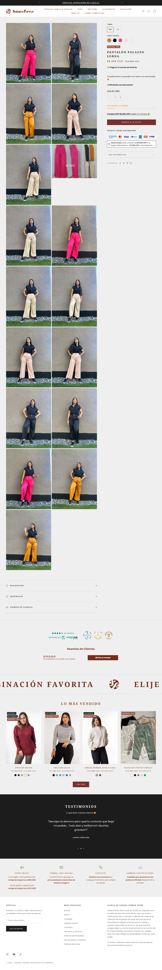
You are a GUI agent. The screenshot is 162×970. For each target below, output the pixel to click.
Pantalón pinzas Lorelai (138, 768)
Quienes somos (71, 923)
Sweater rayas (62, 768)
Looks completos (94, 13)
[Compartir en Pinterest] (127, 163)
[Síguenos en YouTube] (14, 954)
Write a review (103, 657)
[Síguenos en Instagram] (7, 954)
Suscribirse (16, 929)
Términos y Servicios (73, 931)
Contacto (68, 927)
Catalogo (68, 919)
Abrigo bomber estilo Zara (100, 768)
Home (66, 914)
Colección (126, 9)
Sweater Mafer (23, 768)
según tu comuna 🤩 (128, 114)
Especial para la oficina (58, 9)
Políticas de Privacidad (74, 935)
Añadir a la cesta (131, 122)
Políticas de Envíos (72, 944)
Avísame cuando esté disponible (121, 130)
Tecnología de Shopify (42, 963)
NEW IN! (75, 13)
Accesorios (108, 9)
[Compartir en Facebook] (120, 163)
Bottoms (92, 9)
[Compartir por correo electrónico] (131, 163)
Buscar (67, 910)
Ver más (80, 784)
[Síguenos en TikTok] (20, 954)
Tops (80, 9)
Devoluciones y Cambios (75, 940)
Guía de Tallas (113, 91)
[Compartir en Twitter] (124, 163)
